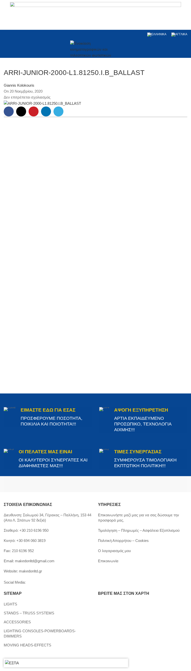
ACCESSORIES (17, 622)
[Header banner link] (95, 15)
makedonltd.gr (30, 571)
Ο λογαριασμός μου (114, 551)
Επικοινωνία (108, 561)
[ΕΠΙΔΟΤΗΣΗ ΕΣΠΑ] (12, 663)
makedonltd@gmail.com (34, 561)
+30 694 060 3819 (31, 540)
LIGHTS (10, 604)
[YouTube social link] (19, 34)
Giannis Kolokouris (19, 85)
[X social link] (21, 111)
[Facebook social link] (7, 34)
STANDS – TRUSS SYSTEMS (29, 613)
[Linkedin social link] (26, 34)
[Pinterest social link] (34, 111)
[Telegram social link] (58, 111)
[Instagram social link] (13, 34)
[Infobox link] (48, 417)
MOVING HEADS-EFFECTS (27, 645)
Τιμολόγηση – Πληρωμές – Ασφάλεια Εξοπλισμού (139, 530)
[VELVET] (141, 484)
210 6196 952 (23, 551)
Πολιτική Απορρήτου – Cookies (123, 540)
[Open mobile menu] (5, 49)
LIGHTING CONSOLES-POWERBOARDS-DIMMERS (40, 633)
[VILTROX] (50, 484)
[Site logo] (95, 48)
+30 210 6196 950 (33, 530)
